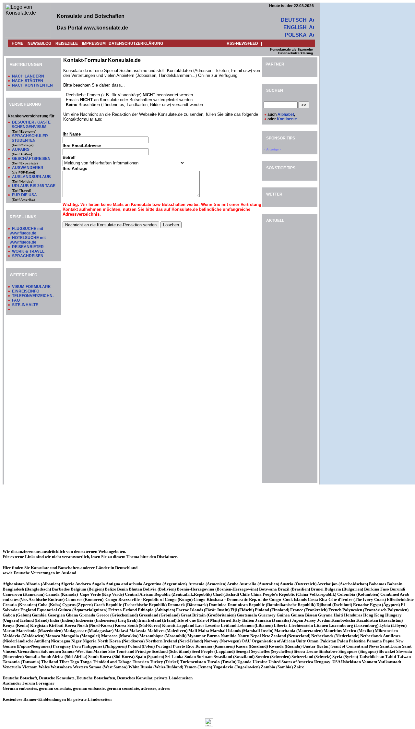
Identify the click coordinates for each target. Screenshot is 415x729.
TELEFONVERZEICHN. (32, 295)
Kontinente (287, 119)
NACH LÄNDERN (28, 76)
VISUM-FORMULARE (31, 286)
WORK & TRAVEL (28, 251)
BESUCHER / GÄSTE (31, 122)
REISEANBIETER (28, 247)
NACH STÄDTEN (27, 80)
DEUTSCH (294, 20)
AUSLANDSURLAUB (31, 176)
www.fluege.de (23, 233)
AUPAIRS (21, 149)
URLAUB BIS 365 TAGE (33, 186)
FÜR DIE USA (24, 195)
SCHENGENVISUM (29, 127)
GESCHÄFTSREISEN (31, 158)
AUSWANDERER (27, 167)
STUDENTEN (24, 140)
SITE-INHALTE (25, 305)
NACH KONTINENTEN (32, 85)
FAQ (16, 300)
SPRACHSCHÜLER (30, 136)
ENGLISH (295, 27)
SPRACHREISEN (27, 256)
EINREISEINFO (25, 291)
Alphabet (286, 114)
